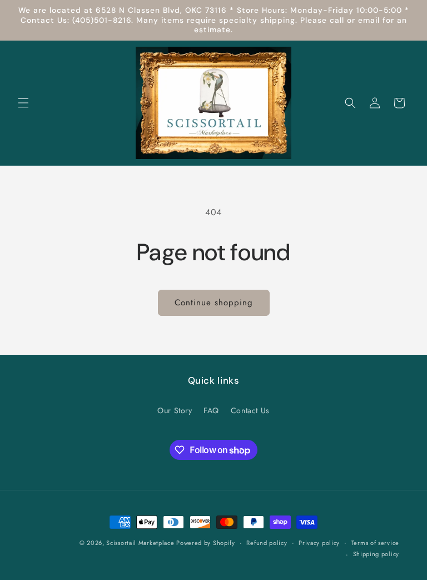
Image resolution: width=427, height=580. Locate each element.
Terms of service (375, 542)
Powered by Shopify (205, 542)
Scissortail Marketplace (141, 542)
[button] (23, 103)
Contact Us (250, 410)
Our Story (174, 410)
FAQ (211, 410)
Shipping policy (376, 553)
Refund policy (266, 542)
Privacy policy (319, 542)
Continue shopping (214, 302)
